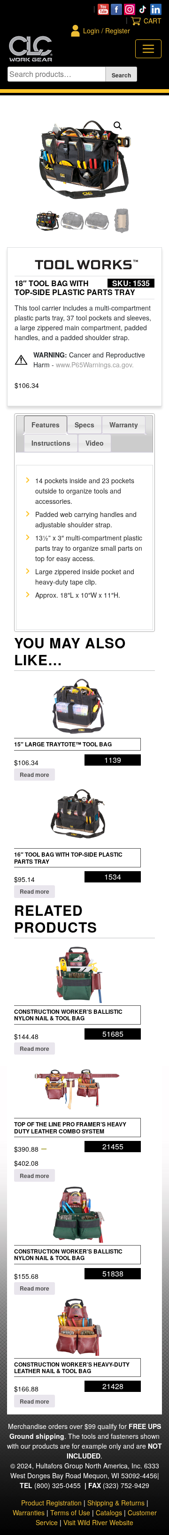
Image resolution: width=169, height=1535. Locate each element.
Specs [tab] (84, 424)
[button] (117, 125)
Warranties (29, 1512)
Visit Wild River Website (98, 1522)
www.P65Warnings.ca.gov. (95, 364)
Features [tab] (45, 424)
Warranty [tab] (123, 424)
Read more (34, 774)
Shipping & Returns (116, 1502)
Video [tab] (94, 443)
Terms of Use (70, 1512)
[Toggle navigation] (148, 48)
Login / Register (106, 30)
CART (152, 20)
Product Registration (51, 1502)
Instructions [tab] (50, 443)
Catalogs (109, 1512)
